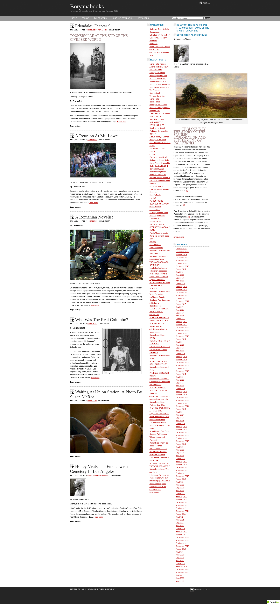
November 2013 (182, 435)
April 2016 (180, 351)
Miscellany (92, 401)
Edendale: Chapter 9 (93, 25)
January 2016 (181, 360)
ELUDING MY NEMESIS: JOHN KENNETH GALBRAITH (159, 312)
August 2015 (181, 374)
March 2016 (180, 354)
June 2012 (180, 485)
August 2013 (181, 444)
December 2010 (182, 537)
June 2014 (180, 415)
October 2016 (181, 333)
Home (74, 18)
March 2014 (180, 424)
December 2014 (182, 397)
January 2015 (181, 395)
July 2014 (179, 412)
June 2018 (180, 275)
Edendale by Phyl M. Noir (97, 30)
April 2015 (180, 386)
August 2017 (181, 304)
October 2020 (181, 249)
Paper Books (100, 18)
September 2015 (182, 371)
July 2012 (179, 482)
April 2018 (180, 281)
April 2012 (180, 491)
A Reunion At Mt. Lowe (96, 135)
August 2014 (181, 409)
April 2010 (180, 561)
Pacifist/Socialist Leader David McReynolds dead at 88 (159, 236)
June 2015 (180, 380)
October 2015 (181, 368)
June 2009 (180, 578)
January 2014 (181, 430)
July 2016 (179, 342)
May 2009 (180, 581)
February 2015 (181, 392)
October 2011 (181, 508)
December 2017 (182, 293)
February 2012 (181, 497)
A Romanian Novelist (94, 217)
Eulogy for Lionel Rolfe (158, 157)
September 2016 (182, 336)
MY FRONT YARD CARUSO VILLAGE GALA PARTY (159, 227)
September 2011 (182, 511)
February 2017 (181, 322)
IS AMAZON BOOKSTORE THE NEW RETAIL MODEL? (159, 285)
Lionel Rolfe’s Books (122, 18)
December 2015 (182, 362)
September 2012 (182, 476)
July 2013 (179, 447)
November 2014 (182, 400)
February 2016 (181, 357)
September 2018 (182, 266)
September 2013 (182, 441)
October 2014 (181, 403)
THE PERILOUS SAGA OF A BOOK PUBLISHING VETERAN (159, 350)
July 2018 (179, 272)
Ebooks (85, 18)
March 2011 (180, 529)
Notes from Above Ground (98, 475)
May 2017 (180, 313)
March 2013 (180, 459)
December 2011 (182, 502)
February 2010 (181, 567)
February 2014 (181, 427)
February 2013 (181, 462)
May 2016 (180, 348)
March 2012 (180, 494)
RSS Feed (206, 3)
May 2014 (180, 418)
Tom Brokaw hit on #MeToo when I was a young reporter (158, 329)
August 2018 (181, 269)
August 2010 (181, 549)
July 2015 (179, 377)
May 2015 (180, 383)
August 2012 (181, 479)
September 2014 (182, 406)
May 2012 (180, 488)
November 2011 (182, 505)
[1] (187, 191)
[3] (189, 217)
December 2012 (182, 467)
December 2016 (182, 327)
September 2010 (182, 546)
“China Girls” (154, 218)
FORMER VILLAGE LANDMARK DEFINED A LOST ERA (159, 457)
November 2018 (182, 260)
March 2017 (180, 319)
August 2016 (181, 339)
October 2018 (181, 263)
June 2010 (180, 555)
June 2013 (180, 450)
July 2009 (179, 575)
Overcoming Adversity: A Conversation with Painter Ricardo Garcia (159, 382)
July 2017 (179, 307)
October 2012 (181, 473)
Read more (121, 122)
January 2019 (181, 255)
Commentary (92, 140)
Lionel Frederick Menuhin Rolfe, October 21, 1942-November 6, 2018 (159, 166)
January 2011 (181, 534)
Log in (207, 590)
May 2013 (180, 453)
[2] (184, 205)
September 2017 (182, 301)
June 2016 (180, 345)
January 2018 (181, 290)
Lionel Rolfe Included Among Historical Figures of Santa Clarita (159, 67)
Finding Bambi (155, 221)
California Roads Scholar (159, 29)
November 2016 (182, 330)
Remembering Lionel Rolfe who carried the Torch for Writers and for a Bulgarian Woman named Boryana (159, 178)
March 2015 (180, 389)
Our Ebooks (154, 50)
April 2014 (180, 421)
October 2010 (181, 543)
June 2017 (180, 310)
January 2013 (181, 464)
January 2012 (181, 499)
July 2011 (179, 517)
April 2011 (180, 526)
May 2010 (180, 558)
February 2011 (181, 532)
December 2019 (182, 252)
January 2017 (181, 325)
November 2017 (182, 295)
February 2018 (181, 287)
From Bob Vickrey (156, 186)
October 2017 (181, 298)
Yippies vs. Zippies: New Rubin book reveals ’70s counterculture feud (159, 417)
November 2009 (182, 572)
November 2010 (182, 540)
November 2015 (182, 365)
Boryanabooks (87, 6)
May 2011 (179, 523)
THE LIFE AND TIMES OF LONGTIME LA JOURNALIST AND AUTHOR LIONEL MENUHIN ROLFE (159, 119)
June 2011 (180, 520)
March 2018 (180, 284)
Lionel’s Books (155, 195)
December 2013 (182, 432)
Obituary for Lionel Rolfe (159, 160)
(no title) (152, 154)
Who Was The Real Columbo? (101, 319)
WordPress (199, 590)
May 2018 (180, 278)
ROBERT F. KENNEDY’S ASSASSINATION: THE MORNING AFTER (159, 320)
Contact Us (143, 18)
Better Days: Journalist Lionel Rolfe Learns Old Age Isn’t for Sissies (158, 277)
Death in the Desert (157, 128)
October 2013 (181, 438)
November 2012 (182, 470)
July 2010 (179, 552)
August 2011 (181, 514)
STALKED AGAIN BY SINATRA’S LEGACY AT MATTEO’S (158, 390)
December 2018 (182, 258)
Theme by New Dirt (106, 589)
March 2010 (180, 564)
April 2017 (180, 316)
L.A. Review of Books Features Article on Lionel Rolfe (159, 425)
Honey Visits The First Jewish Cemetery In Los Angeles (99, 469)
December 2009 (182, 569)
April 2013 (180, 456)
